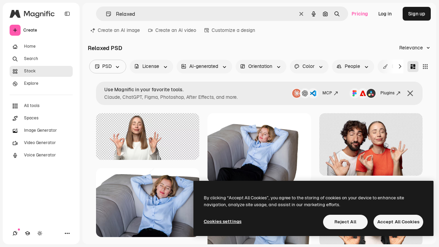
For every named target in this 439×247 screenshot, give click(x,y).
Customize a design (233, 30)
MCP (327, 93)
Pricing (360, 14)
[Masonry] (412, 66)
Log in (385, 14)
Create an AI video (175, 30)
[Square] (425, 66)
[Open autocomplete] (105, 13)
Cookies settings (222, 221)
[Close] (410, 93)
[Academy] (27, 233)
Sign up (416, 14)
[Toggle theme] (39, 233)
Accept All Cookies (398, 222)
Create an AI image (119, 30)
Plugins (387, 93)
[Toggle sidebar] (67, 13)
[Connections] (15, 233)
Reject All (345, 222)
